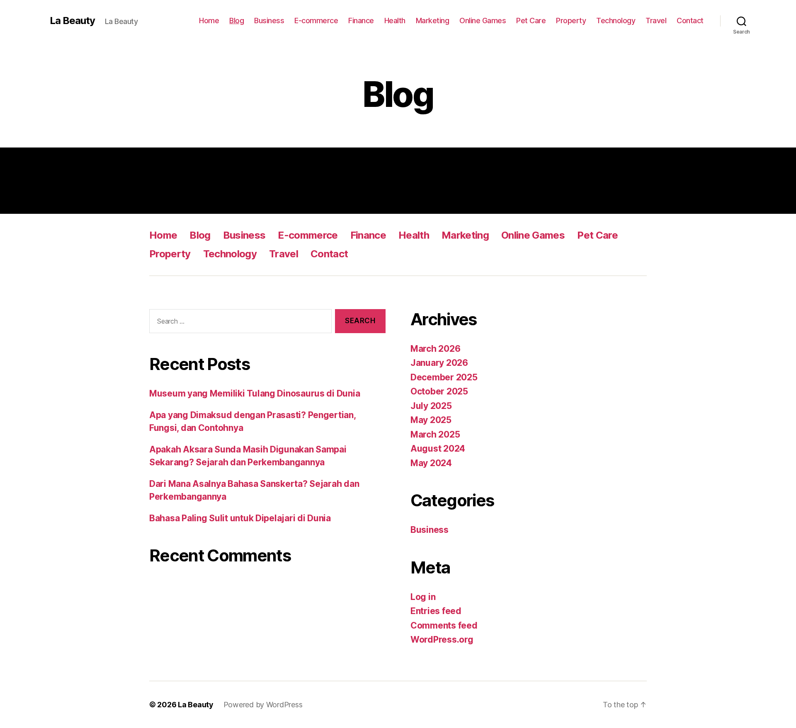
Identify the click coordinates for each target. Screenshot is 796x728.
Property (571, 20)
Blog (236, 20)
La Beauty (72, 21)
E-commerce (316, 20)
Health (394, 20)
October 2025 (439, 391)
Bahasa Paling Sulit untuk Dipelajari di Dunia (240, 518)
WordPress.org (441, 639)
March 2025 (435, 434)
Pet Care (531, 20)
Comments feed (444, 625)
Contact (690, 20)
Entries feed (435, 611)
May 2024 (431, 463)
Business (269, 20)
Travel (656, 20)
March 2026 (435, 348)
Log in (422, 597)
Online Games (482, 20)
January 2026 (439, 363)
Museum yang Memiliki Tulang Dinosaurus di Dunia (254, 393)
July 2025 (431, 406)
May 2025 (430, 420)
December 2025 (444, 377)
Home (209, 20)
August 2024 (437, 448)
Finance (361, 20)
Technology (615, 20)
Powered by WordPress (263, 704)
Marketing (432, 20)
